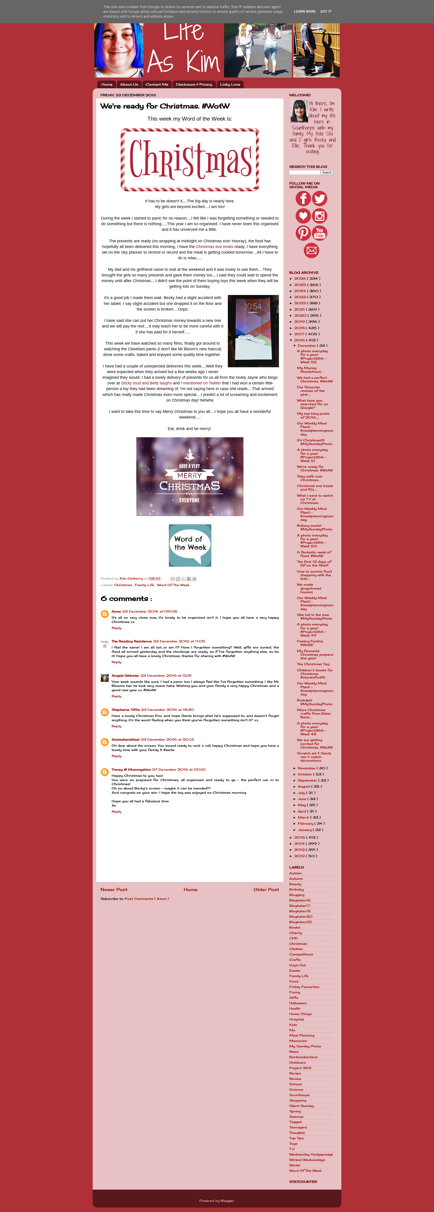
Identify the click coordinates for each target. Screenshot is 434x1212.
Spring (295, 1111)
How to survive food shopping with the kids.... (314, 575)
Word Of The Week (173, 585)
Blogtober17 (299, 906)
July (302, 793)
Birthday (296, 889)
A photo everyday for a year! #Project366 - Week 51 (312, 455)
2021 (300, 309)
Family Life (145, 585)
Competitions (301, 954)
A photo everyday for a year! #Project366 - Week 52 (312, 356)
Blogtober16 (300, 900)
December (307, 345)
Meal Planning (301, 1035)
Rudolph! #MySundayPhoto (314, 702)
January (305, 830)
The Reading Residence (132, 641)
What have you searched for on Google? (312, 404)
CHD (293, 938)
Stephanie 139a (126, 709)
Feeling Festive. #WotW (310, 643)
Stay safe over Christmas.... (310, 478)
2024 (300, 291)
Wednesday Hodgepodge (311, 1154)
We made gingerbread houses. (309, 588)
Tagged (295, 1122)
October (305, 774)
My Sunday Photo (305, 1046)
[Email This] (172, 579)
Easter (295, 970)
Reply (116, 628)
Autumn (296, 878)
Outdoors (297, 1062)
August (304, 786)
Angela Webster (125, 675)
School (295, 1084)
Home (106, 84)
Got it (326, 11)
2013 (300, 850)
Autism (295, 873)
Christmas (123, 585)
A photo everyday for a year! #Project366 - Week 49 (312, 629)
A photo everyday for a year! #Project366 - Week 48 (312, 728)
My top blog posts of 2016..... (313, 415)
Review (295, 1079)
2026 (300, 278)
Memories (298, 1041)
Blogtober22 (300, 922)
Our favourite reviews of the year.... (311, 390)
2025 (300, 285)
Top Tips (296, 1138)
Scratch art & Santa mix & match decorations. (314, 756)
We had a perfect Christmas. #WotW (315, 379)
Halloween (298, 1003)
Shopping (297, 1100)
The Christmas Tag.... (314, 664)
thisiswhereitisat (125, 739)
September (308, 780)
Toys (293, 1143)
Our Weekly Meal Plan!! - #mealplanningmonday (315, 428)
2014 (300, 843)
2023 (300, 297)
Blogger (227, 1201)
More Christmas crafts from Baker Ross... (314, 713)
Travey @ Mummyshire (131, 769)
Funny (294, 992)
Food (293, 981)
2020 (301, 315)
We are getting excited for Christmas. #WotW (315, 743)
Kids (293, 1025)
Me (292, 1030)
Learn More (305, 11)
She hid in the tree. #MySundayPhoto (314, 616)
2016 (300, 340)
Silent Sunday (301, 1106)
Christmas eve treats (214, 246)
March (304, 817)
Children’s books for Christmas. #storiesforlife (315, 673)
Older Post (266, 889)
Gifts (293, 997)
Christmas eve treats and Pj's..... (315, 487)
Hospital (296, 1019)
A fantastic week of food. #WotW (314, 554)
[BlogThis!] (178, 579)
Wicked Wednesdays (307, 1160)
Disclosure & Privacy (194, 84)
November (307, 768)
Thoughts (297, 1133)
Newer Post (114, 889)
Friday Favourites (304, 987)
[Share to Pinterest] (194, 579)
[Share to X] (183, 579)
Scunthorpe (299, 1095)
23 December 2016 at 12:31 (166, 675)
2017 (300, 334)
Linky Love (230, 84)
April (302, 811)
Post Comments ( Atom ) (147, 899)
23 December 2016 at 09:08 (149, 611)
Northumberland (303, 1057)
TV (291, 1149)
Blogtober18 (300, 911)
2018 (300, 328)
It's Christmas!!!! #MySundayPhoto (314, 442)
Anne (116, 611)
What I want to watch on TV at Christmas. (315, 499)
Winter (295, 1165)
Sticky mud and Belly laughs (146, 383)
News (294, 1051)
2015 (300, 837)
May (302, 805)
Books (294, 927)
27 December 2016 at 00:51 (179, 769)
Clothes (296, 949)
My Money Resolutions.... (310, 369)
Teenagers (298, 1127)
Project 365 (300, 1068)
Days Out (297, 965)
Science (296, 1089)
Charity (295, 933)
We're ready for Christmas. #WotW (315, 468)
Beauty (295, 884)
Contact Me (157, 84)
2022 (300, 303)
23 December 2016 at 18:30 (167, 709)
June (302, 799)
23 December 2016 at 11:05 (179, 641)
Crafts (295, 960)
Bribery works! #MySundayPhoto (314, 527)
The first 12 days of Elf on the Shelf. (314, 563)
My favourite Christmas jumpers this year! (315, 654)
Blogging (296, 895)
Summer (296, 1116)
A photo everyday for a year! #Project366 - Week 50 (312, 540)
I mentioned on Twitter (201, 383)
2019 (300, 321)
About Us (129, 84)
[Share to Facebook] (189, 579)
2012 (300, 856)
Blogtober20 (300, 916)
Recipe (295, 1073)
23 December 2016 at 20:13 (167, 739)
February (306, 823)
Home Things (300, 1014)
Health (294, 1008)
